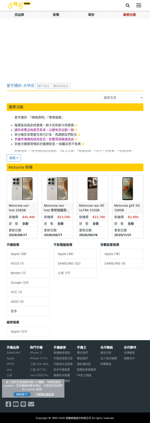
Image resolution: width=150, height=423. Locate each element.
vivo (9, 369)
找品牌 (19, 15)
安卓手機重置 (62, 369)
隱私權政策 (84, 363)
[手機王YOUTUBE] (16, 405)
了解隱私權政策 (44, 394)
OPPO (10, 363)
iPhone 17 (36, 352)
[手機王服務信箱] (31, 405)
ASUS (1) (17, 263)
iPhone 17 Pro (38, 358)
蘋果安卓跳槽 (62, 375)
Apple (10, 358)
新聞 (56, 15)
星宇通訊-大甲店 (20, 85)
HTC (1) (16, 292)
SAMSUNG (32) (69, 263)
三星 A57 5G (38, 369)
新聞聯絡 (105, 363)
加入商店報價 (108, 358)
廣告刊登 (105, 352)
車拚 (91, 15)
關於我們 (82, 352)
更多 (14, 311)
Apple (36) (19, 254)
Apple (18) (112, 254)
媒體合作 (129, 358)
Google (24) (20, 282)
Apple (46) (65, 254)
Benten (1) (18, 273)
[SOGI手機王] (19, 5)
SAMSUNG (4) (115, 263)
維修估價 (129, 15)
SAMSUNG (13, 352)
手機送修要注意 (63, 358)
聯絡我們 (82, 358)
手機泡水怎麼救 (63, 363)
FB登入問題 (84, 375)
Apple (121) (19, 331)
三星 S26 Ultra (39, 363)
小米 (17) (64, 273)
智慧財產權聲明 (86, 369)
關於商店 (43, 86)
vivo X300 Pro (39, 375)
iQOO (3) (17, 302)
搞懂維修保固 (62, 352)
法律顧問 (129, 352)
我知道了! (22, 394)
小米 (9, 375)
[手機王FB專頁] (8, 405)
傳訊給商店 (61, 86)
